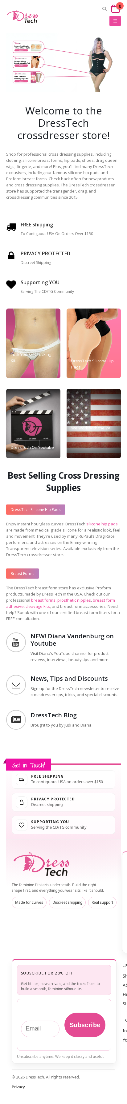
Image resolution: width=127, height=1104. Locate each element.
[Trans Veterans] (94, 423)
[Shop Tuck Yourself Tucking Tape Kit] (30, 80)
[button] (104, 9)
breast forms (43, 600)
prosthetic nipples (74, 600)
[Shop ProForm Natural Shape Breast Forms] (30, 44)
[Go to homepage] (42, 864)
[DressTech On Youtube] (33, 423)
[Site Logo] (23, 16)
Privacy (18, 1087)
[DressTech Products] (33, 343)
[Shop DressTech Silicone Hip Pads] (30, 62)
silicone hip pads (102, 524)
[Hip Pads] (94, 343)
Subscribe (85, 1025)
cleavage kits (38, 606)
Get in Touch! (28, 765)
